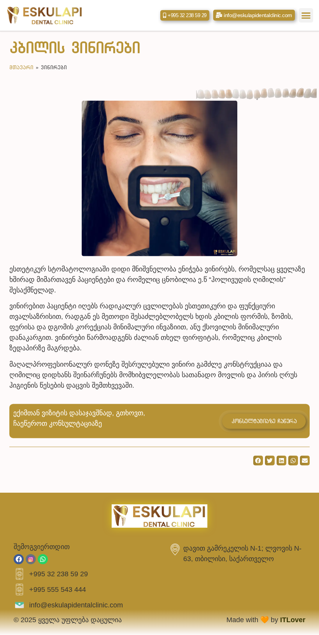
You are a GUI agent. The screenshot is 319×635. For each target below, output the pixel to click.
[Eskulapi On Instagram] (31, 559)
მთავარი (21, 67)
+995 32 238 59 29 (58, 574)
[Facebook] (19, 559)
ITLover (292, 620)
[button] (306, 15)
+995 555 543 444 (57, 589)
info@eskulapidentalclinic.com (76, 605)
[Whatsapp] (43, 559)
